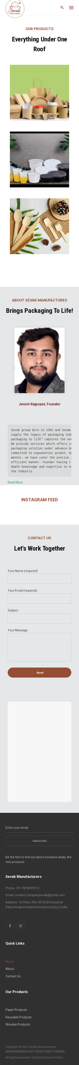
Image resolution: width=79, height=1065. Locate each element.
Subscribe (39, 840)
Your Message (18, 630)
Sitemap (59, 1051)
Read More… (16, 482)
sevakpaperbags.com (19, 1051)
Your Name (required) (23, 571)
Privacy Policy (43, 1051)
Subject (13, 610)
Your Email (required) (22, 590)
